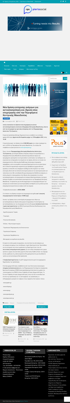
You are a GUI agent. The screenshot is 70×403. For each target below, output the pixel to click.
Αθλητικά (40, 65)
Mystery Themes (24, 401)
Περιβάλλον (31, 65)
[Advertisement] (35, 46)
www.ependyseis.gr (26, 147)
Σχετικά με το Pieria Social (26, 1)
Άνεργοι (12, 303)
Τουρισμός (48, 65)
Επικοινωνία (38, 1)
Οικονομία (22, 65)
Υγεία (14, 69)
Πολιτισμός (7, 69)
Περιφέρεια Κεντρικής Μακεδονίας (26, 303)
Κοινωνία (6, 65)
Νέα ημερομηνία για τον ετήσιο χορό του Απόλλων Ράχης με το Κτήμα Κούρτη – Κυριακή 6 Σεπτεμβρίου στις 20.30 (59, 196)
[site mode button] (62, 72)
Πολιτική (14, 65)
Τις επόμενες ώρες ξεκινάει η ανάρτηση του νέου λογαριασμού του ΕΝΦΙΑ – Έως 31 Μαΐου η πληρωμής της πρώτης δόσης (25, 331)
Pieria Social (21, 121)
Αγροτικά (56, 65)
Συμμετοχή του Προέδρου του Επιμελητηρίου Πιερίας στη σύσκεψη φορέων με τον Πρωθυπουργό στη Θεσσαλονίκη (59, 169)
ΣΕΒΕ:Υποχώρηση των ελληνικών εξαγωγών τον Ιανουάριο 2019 (9, 329)
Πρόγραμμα (41, 303)
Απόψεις (21, 69)
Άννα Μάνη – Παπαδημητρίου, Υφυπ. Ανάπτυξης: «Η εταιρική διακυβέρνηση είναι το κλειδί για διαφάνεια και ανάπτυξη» (40, 331)
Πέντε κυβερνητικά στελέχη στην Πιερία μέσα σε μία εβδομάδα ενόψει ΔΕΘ (59, 160)
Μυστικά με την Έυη (32, 69)
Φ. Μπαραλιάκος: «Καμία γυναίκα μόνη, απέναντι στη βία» (59, 206)
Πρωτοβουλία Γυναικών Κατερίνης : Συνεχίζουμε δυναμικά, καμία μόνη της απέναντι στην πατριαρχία (9, 307)
